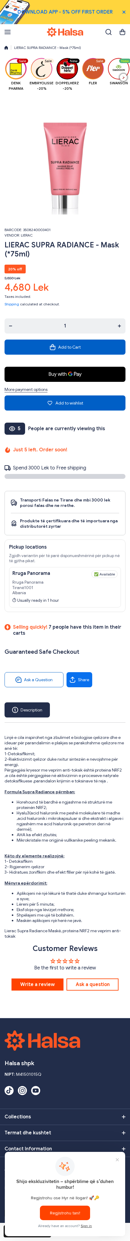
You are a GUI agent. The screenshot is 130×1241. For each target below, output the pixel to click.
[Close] (124, 12)
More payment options (26, 389)
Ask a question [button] (93, 985)
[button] (122, 32)
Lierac (27, 235)
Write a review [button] (37, 985)
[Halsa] (65, 32)
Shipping (12, 304)
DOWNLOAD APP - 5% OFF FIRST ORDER (65, 12)
